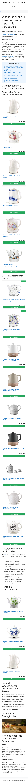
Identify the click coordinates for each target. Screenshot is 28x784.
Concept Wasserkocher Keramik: (13, 70)
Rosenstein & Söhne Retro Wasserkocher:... (9, 146)
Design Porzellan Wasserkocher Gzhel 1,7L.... (13, 642)
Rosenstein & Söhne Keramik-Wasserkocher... (10, 206)
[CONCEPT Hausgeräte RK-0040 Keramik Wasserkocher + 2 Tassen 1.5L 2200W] (14, 469)
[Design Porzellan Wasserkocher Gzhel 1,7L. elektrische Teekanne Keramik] (14, 632)
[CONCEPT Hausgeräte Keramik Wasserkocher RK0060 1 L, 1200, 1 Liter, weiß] (14, 350)
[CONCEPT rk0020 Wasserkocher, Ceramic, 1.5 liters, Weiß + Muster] (14, 320)
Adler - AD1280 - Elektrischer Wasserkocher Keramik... (10, 508)
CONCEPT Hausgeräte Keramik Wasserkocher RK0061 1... (11, 390)
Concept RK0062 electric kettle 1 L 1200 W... (13, 449)
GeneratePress (14, 782)
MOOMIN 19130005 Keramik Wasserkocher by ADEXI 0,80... (11, 265)
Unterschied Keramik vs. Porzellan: (12, 72)
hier (5, 554)
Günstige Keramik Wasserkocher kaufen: (13, 66)
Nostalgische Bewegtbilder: (10, 78)
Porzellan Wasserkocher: (9, 74)
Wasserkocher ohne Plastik (14, 2)
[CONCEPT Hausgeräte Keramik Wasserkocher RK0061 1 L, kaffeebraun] (14, 380)
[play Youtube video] (14, 726)
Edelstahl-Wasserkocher (8, 34)
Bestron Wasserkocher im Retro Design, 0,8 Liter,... (13, 537)
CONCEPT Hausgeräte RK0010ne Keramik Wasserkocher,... (14, 300)
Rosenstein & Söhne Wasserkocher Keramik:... (12, 116)
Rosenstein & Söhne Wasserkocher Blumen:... (12, 235)
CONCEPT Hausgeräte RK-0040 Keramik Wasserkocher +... (13, 479)
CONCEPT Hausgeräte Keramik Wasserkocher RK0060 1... (11, 360)
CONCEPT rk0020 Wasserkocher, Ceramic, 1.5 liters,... (11, 330)
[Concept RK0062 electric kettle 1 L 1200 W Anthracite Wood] (14, 439)
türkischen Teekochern (8, 56)
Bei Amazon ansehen (14, 123)
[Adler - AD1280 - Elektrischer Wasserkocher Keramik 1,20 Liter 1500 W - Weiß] (14, 498)
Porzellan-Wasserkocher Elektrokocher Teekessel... (13, 612)
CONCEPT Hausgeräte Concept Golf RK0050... (12, 419)
